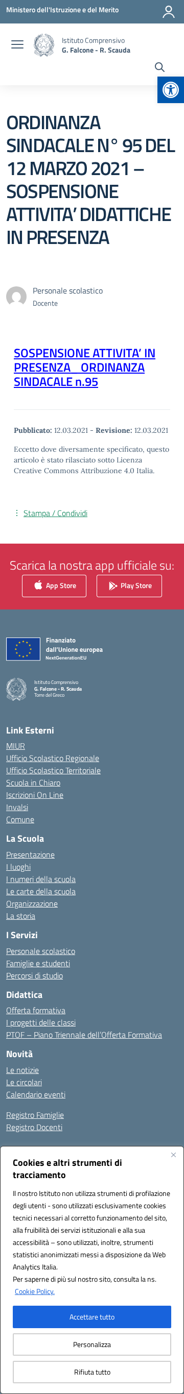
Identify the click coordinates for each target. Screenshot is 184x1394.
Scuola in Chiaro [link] (33, 782)
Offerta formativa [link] (35, 1010)
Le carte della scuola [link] (41, 891)
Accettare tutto (92, 1316)
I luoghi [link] (18, 867)
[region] (92, 1270)
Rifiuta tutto (92, 1371)
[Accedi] (168, 11)
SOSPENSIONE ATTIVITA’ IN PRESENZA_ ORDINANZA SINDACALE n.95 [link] (84, 367)
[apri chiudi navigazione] (17, 45)
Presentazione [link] (30, 854)
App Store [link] (60, 585)
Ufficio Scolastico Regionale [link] (52, 758)
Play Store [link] (135, 585)
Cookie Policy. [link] (35, 1291)
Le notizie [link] (22, 1070)
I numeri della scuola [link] (41, 879)
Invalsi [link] (17, 807)
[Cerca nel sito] (160, 68)
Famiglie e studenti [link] (38, 963)
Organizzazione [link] (32, 903)
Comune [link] (20, 819)
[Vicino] (173, 1154)
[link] (170, 90)
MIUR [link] (15, 746)
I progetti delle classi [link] (41, 1022)
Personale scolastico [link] (40, 951)
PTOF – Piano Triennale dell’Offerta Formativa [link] (84, 1035)
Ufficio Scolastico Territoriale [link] (53, 770)
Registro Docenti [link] (34, 1127)
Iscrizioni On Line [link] (34, 795)
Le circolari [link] (24, 1082)
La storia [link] (20, 916)
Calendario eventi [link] (35, 1094)
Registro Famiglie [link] (35, 1115)
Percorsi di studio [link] (34, 975)
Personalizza (92, 1344)
